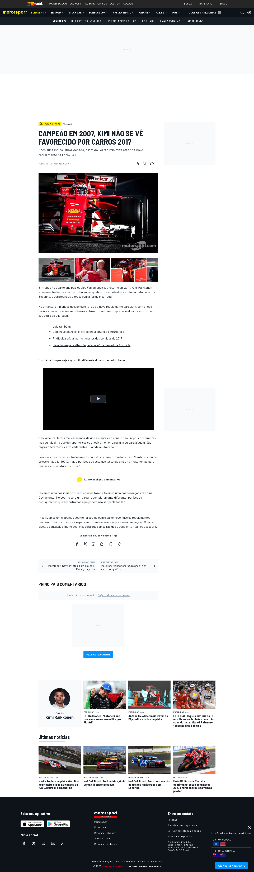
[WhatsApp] (93, 543)
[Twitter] (85, 543)
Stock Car (75, 12)
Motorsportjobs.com (105, 832)
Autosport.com (102, 838)
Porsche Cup (97, 12)
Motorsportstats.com (105, 843)
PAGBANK (89, 3)
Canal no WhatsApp (170, 21)
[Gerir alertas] (119, 543)
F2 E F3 (160, 12)
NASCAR (143, 12)
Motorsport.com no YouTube (86, 21)
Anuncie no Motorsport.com (182, 825)
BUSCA (188, 3)
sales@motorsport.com (180, 836)
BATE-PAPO (205, 3)
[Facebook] (76, 543)
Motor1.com (100, 827)
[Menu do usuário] (249, 12)
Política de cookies (125, 861)
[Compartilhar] (137, 163)
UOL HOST (75, 3)
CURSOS (102, 3)
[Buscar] (242, 12)
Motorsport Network (114, 866)
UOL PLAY (115, 3)
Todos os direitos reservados (143, 866)
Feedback (173, 819)
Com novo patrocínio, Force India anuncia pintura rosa (88, 331)
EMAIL (223, 3)
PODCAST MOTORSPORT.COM (122, 21)
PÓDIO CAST (148, 21)
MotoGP (56, 12)
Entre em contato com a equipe (184, 830)
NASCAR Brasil (122, 12)
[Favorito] (144, 163)
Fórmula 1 (37, 12)
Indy (174, 12)
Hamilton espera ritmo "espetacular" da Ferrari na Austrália (91, 345)
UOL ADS (128, 3)
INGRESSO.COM (58, 3)
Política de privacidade (150, 861)
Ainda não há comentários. (98, 595)
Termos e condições (102, 861)
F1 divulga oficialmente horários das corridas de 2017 (87, 338)
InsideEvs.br (100, 821)
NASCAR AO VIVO (195, 21)
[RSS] (62, 843)
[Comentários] (153, 163)
